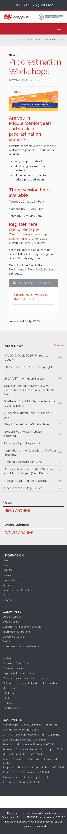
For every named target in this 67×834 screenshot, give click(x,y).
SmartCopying (11, 708)
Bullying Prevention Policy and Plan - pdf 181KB (31, 734)
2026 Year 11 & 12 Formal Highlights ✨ (29, 369)
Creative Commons (14, 668)
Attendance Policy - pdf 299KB (21, 729)
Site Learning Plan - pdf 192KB (21, 782)
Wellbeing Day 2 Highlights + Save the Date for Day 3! (29, 403)
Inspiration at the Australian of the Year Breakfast (30, 452)
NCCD (6, 595)
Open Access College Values (23, 488)
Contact (7, 600)
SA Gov (7, 703)
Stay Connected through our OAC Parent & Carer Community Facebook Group (29, 390)
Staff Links (9, 641)
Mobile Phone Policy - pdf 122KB (22, 754)
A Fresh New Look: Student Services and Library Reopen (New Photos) (28, 471)
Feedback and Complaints (19, 590)
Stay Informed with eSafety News (27, 424)
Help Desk (9, 570)
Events (7, 565)
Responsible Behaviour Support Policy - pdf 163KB (33, 767)
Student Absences (14, 580)
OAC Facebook (12, 616)
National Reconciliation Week (23, 462)
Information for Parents (17, 631)
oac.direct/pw (24, 229)
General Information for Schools (22, 626)
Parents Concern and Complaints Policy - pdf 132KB (30, 761)
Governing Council (14, 636)
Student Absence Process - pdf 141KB (26, 777)
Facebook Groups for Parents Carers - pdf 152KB (33, 749)
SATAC (7, 698)
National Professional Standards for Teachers (30, 683)
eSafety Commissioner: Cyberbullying (25, 678)
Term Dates (10, 585)
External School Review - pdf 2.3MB (24, 739)
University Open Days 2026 (22, 443)
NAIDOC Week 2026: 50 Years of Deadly (26, 357)
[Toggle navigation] (59, 29)
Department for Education (18, 673)
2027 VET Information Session (24, 378)
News (30, 39)
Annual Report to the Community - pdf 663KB (30, 724)
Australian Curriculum (15, 663)
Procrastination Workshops (50, 39)
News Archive (17, 510)
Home (20, 39)
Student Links (11, 621)
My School (9, 688)
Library (7, 575)
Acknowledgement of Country (21, 646)
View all (59, 345)
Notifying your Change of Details (25, 480)
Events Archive (18, 533)
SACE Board (10, 693)
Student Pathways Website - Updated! (24, 433)
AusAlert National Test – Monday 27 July (28, 415)
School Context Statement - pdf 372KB (26, 772)
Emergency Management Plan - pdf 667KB (28, 744)
